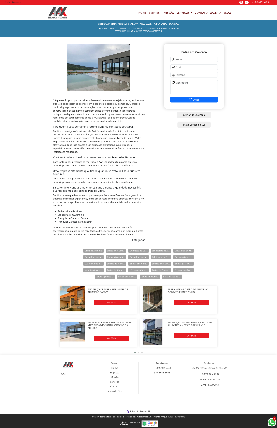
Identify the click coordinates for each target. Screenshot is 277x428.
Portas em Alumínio (127, 276)
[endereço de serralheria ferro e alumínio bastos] (72, 299)
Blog (227, 13)
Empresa (155, 13)
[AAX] (57, 12)
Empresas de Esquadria (139, 250)
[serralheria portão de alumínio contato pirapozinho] (153, 299)
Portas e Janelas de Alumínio (184, 270)
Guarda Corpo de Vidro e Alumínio (94, 263)
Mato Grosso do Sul (194, 124)
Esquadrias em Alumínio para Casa (116, 257)
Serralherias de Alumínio (172, 276)
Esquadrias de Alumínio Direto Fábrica (184, 250)
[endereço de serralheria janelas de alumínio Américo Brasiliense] (153, 332)
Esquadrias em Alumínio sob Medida (139, 257)
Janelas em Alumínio (139, 263)
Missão (169, 13)
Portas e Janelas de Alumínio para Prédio (105, 276)
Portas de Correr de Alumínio (161, 270)
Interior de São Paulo (194, 114)
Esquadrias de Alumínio (161, 250)
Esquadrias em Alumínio (94, 257)
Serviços (183, 13)
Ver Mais (111, 302)
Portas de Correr (138, 270)
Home (142, 13)
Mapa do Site (114, 391)
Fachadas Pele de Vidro (184, 257)
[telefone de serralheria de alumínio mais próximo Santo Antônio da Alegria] (72, 332)
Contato (201, 13)
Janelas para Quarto (184, 263)
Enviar (195, 99)
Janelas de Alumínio (116, 263)
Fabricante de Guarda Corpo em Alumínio (161, 257)
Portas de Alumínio (116, 270)
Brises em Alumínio (116, 250)
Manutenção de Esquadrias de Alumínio (94, 270)
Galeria (215, 13)
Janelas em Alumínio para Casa (161, 263)
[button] (135, 352)
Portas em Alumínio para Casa (150, 276)
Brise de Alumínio (93, 250)
